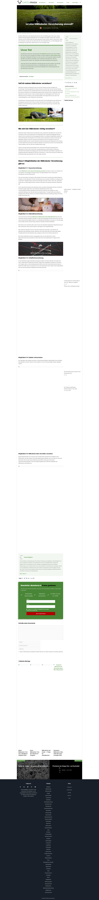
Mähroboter (29, 33)
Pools (48, 860)
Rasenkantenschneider (48, 862)
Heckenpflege (48, 834)
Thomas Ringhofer (47, 28)
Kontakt (69, 792)
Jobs (69, 798)
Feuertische (48, 797)
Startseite (19, 33)
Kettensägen (48, 840)
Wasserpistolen (48, 883)
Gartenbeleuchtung (48, 802)
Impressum (69, 787)
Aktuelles (48, 786)
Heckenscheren (48, 836)
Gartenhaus (48, 810)
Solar (67, 2)
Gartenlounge (48, 812)
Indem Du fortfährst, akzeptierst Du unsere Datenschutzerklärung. (37, 610)
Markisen (48, 849)
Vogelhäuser (48, 879)
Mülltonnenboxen (48, 853)
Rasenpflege (48, 864)
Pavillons (48, 855)
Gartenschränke (48, 819)
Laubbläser (48, 845)
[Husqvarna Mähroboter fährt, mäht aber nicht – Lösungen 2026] (58, 748)
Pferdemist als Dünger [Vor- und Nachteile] (65, 766)
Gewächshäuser (48, 827)
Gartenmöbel (60, 2)
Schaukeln (48, 868)
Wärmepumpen (48, 881)
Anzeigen (31, 76)
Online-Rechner (54, 55)
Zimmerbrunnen (48, 892)
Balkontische (48, 789)
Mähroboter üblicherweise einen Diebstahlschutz (44, 216)
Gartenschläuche (48, 817)
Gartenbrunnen (48, 804)
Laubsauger (48, 847)
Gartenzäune (48, 825)
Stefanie (31, 770)
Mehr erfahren (30, 796)
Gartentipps (75, 2)
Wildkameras (48, 890)
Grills (48, 830)
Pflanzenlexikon (48, 858)
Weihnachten (48, 885)
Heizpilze (48, 838)
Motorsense (48, 851)
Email (27, 604)
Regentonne (48, 866)
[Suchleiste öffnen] (80, 2)
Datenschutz (69, 789)
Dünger (48, 793)
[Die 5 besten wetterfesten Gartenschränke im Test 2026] (72, 381)
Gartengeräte (42, 2)
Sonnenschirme (48, 873)
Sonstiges (48, 875)
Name (27, 599)
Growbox (48, 832)
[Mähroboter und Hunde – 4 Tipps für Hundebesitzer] (46, 748)
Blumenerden (48, 791)
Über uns (69, 795)
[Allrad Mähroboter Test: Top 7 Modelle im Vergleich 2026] (23, 748)
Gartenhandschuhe (48, 808)
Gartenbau (51, 2)
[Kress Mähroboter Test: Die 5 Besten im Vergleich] (35, 748)
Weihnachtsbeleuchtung (48, 888)
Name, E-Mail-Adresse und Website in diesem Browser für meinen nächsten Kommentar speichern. (41, 651)
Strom (48, 877)
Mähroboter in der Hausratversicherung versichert (34, 171)
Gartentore (48, 823)
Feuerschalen (48, 795)
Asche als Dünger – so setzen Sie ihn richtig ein (33, 766)
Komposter (48, 842)
